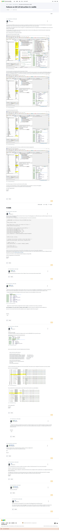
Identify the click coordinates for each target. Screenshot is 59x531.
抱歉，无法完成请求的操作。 (5, 528)
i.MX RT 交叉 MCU (15, 4)
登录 (57, 1)
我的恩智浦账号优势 (4, 524)
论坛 (14, 1)
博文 (22, 1)
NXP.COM (25, 1)
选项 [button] (51, 13)
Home (7, 4)
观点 (19, 1)
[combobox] (32, 10)
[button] (47, 21)
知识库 (17, 1)
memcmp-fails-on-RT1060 (18, 252)
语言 (52, 1)
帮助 (55, 1)
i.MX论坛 (10, 4)
